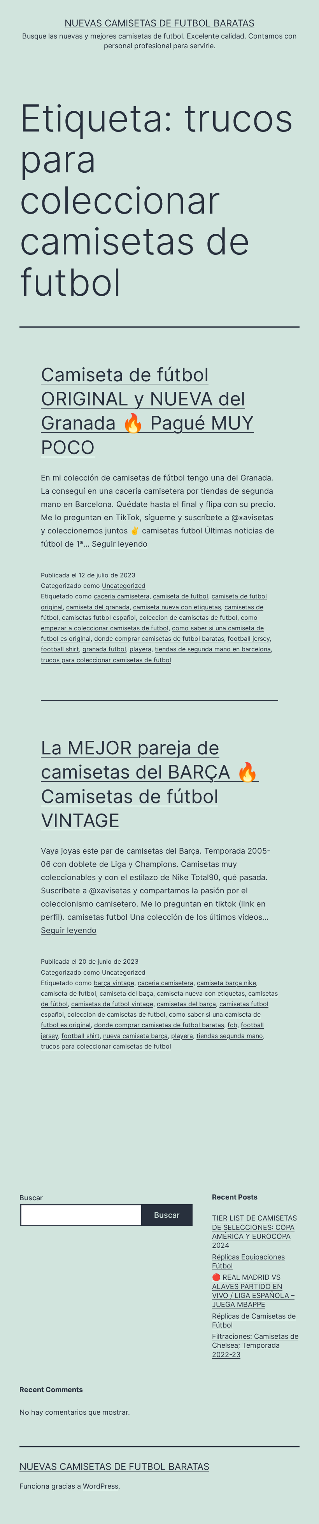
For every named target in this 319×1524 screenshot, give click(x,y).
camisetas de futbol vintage (112, 1004)
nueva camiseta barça (135, 1036)
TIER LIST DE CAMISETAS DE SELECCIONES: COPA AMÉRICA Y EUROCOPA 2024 (254, 1231)
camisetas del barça (186, 1004)
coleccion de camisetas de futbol (188, 617)
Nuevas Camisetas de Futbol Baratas (159, 23)
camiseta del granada (98, 607)
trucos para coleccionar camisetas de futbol (106, 660)
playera (140, 649)
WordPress (100, 1486)
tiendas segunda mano (229, 1036)
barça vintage (114, 983)
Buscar (31, 1198)
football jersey (249, 638)
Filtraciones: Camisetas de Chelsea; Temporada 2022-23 (255, 1345)
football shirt (60, 649)
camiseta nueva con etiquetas (177, 607)
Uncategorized (123, 585)
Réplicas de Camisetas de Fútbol (254, 1320)
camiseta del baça (126, 993)
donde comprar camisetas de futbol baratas (159, 638)
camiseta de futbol (180, 596)
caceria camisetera (121, 596)
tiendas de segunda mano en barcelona (213, 649)
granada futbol (104, 649)
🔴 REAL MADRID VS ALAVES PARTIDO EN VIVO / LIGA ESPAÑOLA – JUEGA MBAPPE (253, 1290)
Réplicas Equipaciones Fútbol (248, 1261)
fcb (232, 1025)
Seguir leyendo (119, 544)
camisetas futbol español (99, 617)
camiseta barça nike (226, 983)
